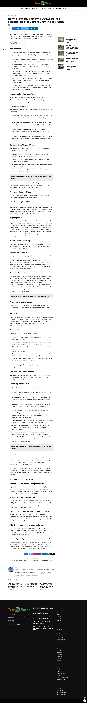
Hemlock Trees (59, 648)
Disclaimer (70, 700)
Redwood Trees (59, 671)
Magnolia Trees (59, 656)
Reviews (58, 8)
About (64, 8)
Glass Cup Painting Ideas (61, 639)
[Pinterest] (4, 46)
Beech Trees (59, 616)
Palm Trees (43, 8)
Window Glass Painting (61, 690)
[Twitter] (4, 40)
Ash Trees (59, 612)
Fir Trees (58, 633)
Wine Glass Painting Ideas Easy (62, 694)
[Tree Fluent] (43, 3)
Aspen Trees (59, 614)
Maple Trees (59, 658)
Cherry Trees (59, 622)
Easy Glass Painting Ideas (61, 629)
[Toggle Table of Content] (23, 43)
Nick (12, 25)
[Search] (78, 8)
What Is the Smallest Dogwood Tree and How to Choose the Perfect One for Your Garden (15, 585)
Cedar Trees (59, 620)
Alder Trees (59, 608)
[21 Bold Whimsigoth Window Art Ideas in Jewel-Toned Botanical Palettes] (61, 47)
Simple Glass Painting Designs (62, 677)
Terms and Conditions (63, 700)
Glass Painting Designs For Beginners (63, 645)
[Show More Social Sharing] (39, 28)
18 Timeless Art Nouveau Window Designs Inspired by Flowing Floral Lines (72, 54)
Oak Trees (27, 8)
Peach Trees (59, 664)
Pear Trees (59, 665)
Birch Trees (51, 8)
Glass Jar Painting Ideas (61, 641)
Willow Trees (59, 688)
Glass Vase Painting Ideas (61, 646)
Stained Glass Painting (61, 679)
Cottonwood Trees (60, 624)
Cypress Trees (59, 626)
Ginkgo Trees (59, 635)
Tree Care (59, 683)
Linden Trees (59, 654)
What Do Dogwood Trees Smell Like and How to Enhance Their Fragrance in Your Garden (46, 585)
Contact (51, 700)
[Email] (4, 49)
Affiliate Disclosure (76, 700)
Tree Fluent (12, 700)
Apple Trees (59, 610)
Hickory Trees (59, 650)
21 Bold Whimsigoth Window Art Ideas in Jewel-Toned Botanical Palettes (72, 47)
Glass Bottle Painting (60, 637)
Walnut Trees (59, 686)
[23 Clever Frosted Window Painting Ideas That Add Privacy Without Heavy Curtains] (61, 39)
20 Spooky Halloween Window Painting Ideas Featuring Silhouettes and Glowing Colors (72, 67)
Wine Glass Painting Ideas (61, 692)
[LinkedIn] (4, 43)
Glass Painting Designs (61, 643)
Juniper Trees (59, 652)
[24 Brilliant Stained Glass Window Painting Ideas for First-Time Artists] (61, 60)
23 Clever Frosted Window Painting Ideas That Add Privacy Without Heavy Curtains (72, 40)
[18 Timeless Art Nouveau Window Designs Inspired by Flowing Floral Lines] (61, 53)
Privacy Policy (56, 700)
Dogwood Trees (12, 15)
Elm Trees (59, 631)
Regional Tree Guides (61, 673)
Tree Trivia (59, 684)
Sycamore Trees (60, 681)
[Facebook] (4, 37)
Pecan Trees (59, 667)
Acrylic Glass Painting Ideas (62, 606)
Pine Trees (35, 8)
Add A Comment (31, 593)
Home (21, 8)
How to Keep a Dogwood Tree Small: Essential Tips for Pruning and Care (30, 585)
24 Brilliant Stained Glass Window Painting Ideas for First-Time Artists (72, 60)
